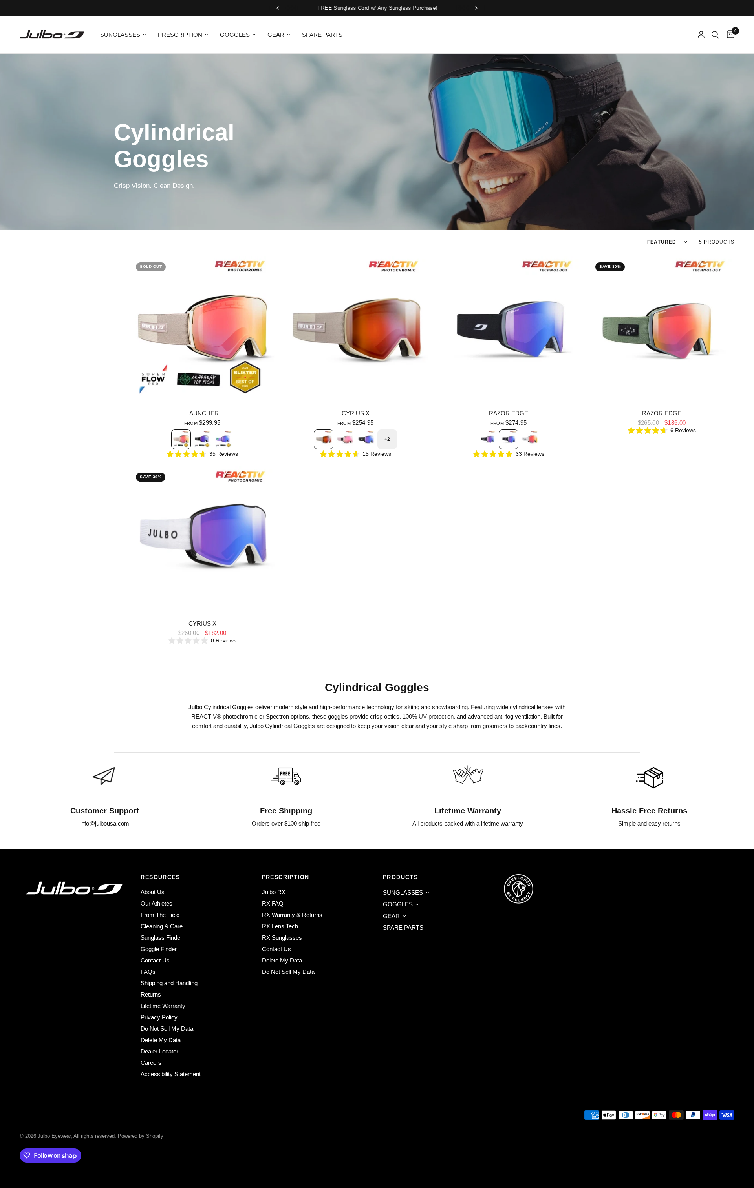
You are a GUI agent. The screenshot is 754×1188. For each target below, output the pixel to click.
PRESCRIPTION (180, 34)
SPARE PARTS (322, 34)
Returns (151, 994)
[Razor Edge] (508, 328)
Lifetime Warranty (163, 1005)
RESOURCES (160, 877)
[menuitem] (123, 35)
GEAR (275, 34)
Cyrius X (356, 413)
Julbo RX (273, 892)
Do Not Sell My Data (167, 1028)
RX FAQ (273, 903)
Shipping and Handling (169, 983)
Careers (151, 1062)
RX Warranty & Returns (292, 914)
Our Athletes (156, 903)
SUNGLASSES (120, 34)
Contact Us (155, 960)
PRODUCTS (400, 877)
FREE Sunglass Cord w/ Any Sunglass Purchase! (377, 8)
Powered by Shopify (140, 1136)
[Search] (715, 34)
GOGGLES (235, 34)
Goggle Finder (159, 949)
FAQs (148, 971)
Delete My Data (161, 1040)
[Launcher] (202, 328)
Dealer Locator (159, 1051)
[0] (728, 34)
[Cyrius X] (355, 328)
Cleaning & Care (162, 926)
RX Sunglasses (282, 937)
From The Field (160, 914)
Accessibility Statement (171, 1074)
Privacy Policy (159, 1017)
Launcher (202, 413)
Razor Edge (508, 413)
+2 (387, 439)
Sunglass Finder (161, 937)
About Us (153, 892)
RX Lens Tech (280, 926)
